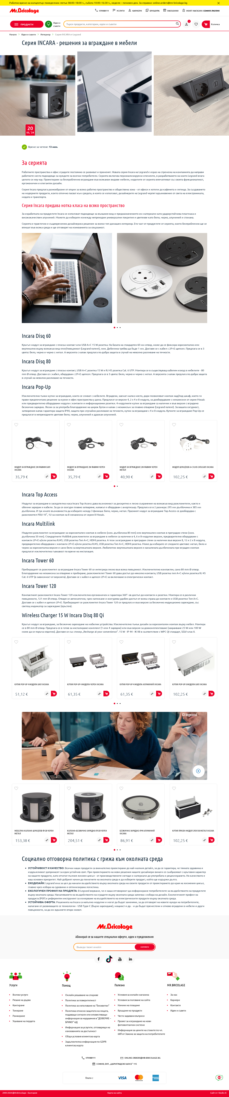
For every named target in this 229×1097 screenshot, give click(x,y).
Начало (13, 34)
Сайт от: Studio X (218, 1092)
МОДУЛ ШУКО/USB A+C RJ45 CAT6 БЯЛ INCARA (193, 467)
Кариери (175, 999)
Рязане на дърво (22, 999)
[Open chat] (219, 1078)
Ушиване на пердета (24, 1021)
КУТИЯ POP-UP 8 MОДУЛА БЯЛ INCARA (189, 684)
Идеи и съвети (28, 34)
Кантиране (18, 1005)
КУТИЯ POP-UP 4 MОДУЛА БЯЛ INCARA (31, 684)
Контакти (175, 1005)
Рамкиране (19, 1015)
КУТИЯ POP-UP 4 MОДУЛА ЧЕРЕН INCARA (85, 684)
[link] (186, 24)
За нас (173, 994)
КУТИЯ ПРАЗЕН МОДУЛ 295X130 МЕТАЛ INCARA (193, 830)
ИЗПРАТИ (145, 947)
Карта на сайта (114, 1092)
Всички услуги (20, 994)
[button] (114, 327)
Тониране (18, 1010)
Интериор (45, 34)
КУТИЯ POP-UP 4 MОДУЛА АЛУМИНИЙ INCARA (140, 684)
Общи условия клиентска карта (82, 1036)
